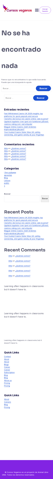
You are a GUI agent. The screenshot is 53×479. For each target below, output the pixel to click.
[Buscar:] (26, 88)
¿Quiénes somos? (18, 148)
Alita (6, 148)
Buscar (7, 194)
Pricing (7, 383)
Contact (7, 356)
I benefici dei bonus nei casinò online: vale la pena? (26, 119)
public (6, 183)
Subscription (9, 372)
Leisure (7, 180)
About (6, 359)
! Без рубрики (10, 172)
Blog (6, 178)
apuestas (8, 175)
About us (8, 380)
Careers (7, 402)
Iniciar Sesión (45, 10)
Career (7, 367)
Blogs (6, 364)
